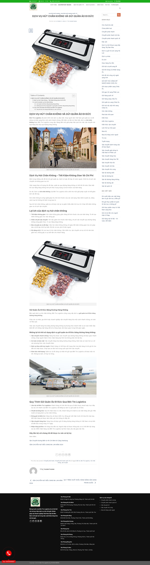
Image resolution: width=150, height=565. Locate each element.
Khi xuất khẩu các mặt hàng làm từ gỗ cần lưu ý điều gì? (111, 197)
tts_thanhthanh (72, 21)
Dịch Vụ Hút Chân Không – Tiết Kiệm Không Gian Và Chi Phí (50, 100)
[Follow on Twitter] (118, 1)
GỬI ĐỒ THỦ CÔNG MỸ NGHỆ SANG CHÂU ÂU (110, 82)
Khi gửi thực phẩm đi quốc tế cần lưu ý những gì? (110, 203)
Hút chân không (107, 111)
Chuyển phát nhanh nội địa (110, 35)
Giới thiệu (53, 4)
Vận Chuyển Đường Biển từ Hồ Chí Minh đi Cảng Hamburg (48, 440)
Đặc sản (104, 42)
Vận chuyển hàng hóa (109, 156)
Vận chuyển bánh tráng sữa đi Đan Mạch (111, 146)
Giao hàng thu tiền (108, 63)
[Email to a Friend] (63, 454)
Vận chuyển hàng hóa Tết (110, 159)
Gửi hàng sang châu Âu (109, 99)
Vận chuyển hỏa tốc (108, 162)
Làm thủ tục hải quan (109, 128)
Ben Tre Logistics (85, 460)
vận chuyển (65, 462)
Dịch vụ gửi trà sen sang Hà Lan (111, 52)
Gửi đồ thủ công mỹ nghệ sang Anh (110, 76)
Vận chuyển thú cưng (109, 169)
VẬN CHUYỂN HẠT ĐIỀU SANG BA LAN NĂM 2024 (46, 444)
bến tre (78, 460)
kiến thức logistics (108, 121)
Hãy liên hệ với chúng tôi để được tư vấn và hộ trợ (49, 109)
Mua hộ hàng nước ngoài (110, 135)
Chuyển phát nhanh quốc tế (69, 13)
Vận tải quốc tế (78, 4)
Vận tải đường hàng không (110, 179)
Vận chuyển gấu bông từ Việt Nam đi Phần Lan (110, 151)
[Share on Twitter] (59, 454)
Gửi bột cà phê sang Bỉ (109, 66)
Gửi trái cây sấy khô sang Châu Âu (110, 107)
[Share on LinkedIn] (69, 454)
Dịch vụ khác (90, 4)
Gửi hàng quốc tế (107, 95)
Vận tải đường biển (108, 173)
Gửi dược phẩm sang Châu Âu (110, 88)
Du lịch (104, 59)
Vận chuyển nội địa (108, 166)
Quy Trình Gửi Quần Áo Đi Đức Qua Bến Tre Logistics (48, 107)
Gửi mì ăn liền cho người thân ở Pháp (110, 214)
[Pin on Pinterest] (66, 454)
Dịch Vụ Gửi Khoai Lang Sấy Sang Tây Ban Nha (111, 46)
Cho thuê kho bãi (107, 25)
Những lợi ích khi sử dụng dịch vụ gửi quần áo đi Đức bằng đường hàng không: (56, 105)
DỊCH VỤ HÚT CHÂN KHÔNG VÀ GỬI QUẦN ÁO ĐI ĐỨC (48, 98)
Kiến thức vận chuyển (109, 124)
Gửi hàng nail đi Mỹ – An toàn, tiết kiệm (110, 220)
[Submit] (119, 14)
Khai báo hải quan (108, 114)
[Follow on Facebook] (114, 1)
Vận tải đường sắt (107, 183)
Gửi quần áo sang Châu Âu (110, 102)
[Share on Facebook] (56, 454)
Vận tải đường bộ (107, 176)
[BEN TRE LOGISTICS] (38, 6)
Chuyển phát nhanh (64, 4)
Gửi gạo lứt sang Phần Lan (110, 92)
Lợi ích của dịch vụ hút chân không (43, 102)
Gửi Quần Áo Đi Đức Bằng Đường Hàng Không (48, 104)
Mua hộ (104, 131)
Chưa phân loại (107, 28)
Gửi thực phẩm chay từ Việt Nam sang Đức (111, 209)
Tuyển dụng (115, 4)
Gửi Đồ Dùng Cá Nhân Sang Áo (111, 71)
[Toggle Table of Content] (73, 95)
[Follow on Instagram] (116, 1)
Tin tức (107, 4)
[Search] (120, 8)
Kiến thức (100, 4)
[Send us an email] (119, 1)
